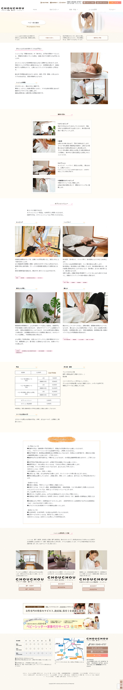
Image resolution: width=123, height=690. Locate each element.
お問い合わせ (103, 2)
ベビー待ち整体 (84, 673)
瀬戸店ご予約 (97, 37)
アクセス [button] (111, 9)
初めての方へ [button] (54, 9)
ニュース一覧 (48, 673)
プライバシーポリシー (73, 676)
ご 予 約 (115, 2)
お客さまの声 (31, 675)
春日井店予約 (61, 587)
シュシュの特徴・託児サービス (36, 673)
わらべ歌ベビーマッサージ (42, 675)
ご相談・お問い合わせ (61, 676)
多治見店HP (93, 586)
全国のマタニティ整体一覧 (78, 675)
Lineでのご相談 (98, 651)
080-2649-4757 (98, 644)
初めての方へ (50, 37)
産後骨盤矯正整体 (66, 673)
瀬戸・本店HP (30, 585)
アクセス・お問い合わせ (64, 675)
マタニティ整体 (56, 673)
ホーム (25, 673)
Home (35, 9)
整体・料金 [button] (72, 9)
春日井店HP (61, 584)
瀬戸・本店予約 (30, 589)
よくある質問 (93, 9)
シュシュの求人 (50, 676)
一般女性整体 (75, 673)
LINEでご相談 (89, 2)
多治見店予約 (93, 589)
